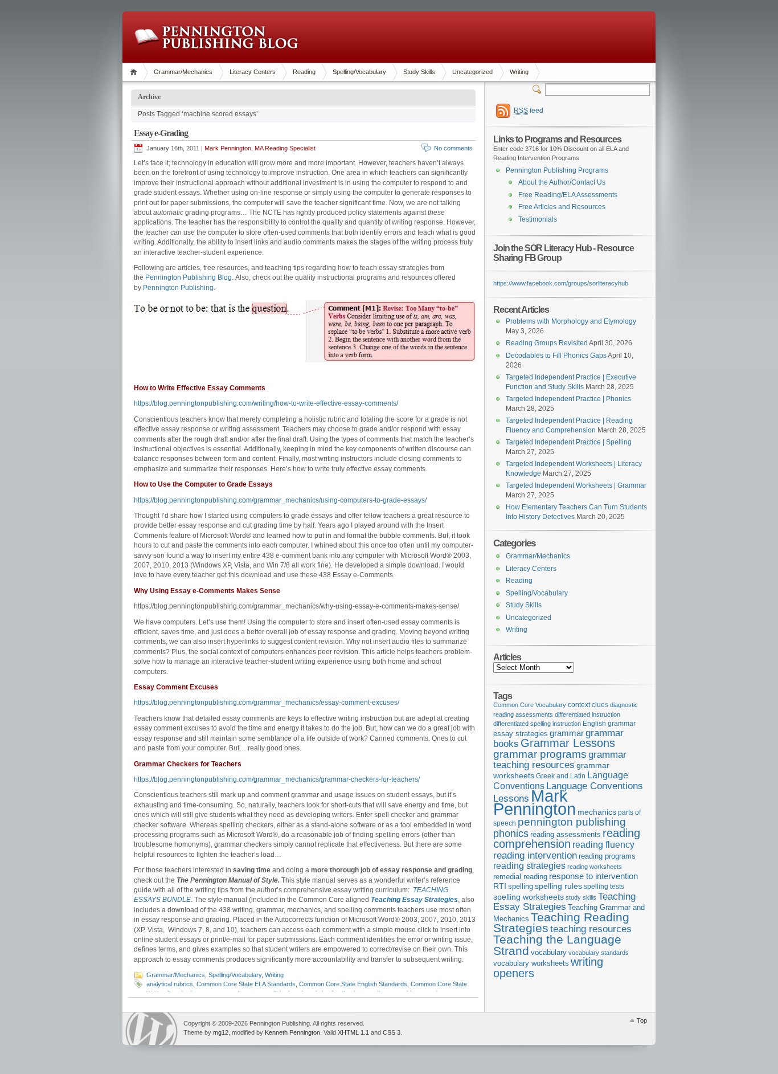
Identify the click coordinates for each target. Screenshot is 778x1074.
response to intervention (593, 876)
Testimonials (537, 219)
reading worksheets (594, 866)
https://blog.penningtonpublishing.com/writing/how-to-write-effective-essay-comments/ (266, 403)
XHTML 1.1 (353, 1032)
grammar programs (540, 754)
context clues (588, 704)
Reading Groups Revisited (547, 343)
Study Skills (419, 71)
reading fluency (603, 845)
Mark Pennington (534, 802)
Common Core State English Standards (353, 984)
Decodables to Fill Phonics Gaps (556, 356)
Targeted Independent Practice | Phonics (568, 399)
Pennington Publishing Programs (557, 170)
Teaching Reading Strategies (561, 922)
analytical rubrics (169, 984)
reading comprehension (566, 839)
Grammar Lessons (568, 743)
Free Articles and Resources (561, 207)
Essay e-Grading (161, 133)
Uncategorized (472, 71)
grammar (567, 733)
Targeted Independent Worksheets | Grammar (576, 485)
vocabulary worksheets (531, 963)
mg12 (220, 1032)
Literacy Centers (253, 71)
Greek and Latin (560, 776)
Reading (304, 71)
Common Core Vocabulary (529, 704)
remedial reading (520, 876)
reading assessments (565, 834)
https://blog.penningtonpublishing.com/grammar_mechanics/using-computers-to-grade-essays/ (280, 500)
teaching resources (591, 929)
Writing (519, 71)
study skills (581, 897)
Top (642, 1020)
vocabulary (549, 952)
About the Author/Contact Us (561, 182)
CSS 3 (391, 1032)
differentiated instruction (587, 714)
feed (528, 111)
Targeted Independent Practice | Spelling (569, 442)
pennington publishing (572, 821)
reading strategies (529, 865)
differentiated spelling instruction (537, 723)
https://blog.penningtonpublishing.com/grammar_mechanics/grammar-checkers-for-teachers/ (277, 779)
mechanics (597, 811)
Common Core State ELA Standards (246, 984)
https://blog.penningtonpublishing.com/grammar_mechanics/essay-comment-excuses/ (266, 703)
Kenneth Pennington (292, 1032)
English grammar (609, 723)
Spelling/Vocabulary (359, 71)
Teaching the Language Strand (557, 945)
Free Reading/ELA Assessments (567, 195)
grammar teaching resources (560, 759)
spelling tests (604, 887)
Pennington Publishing (178, 288)
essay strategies (520, 734)
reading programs (607, 856)
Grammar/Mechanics (183, 71)
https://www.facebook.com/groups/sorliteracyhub (560, 283)
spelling (520, 886)
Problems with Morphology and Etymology (571, 321)
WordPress (151, 1028)
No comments (453, 148)
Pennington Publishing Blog (216, 37)
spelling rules (558, 886)
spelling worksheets (528, 897)
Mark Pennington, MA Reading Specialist (260, 148)
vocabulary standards (598, 952)
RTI (499, 886)
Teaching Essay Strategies (564, 902)
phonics (511, 833)
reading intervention (535, 855)
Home (135, 72)
